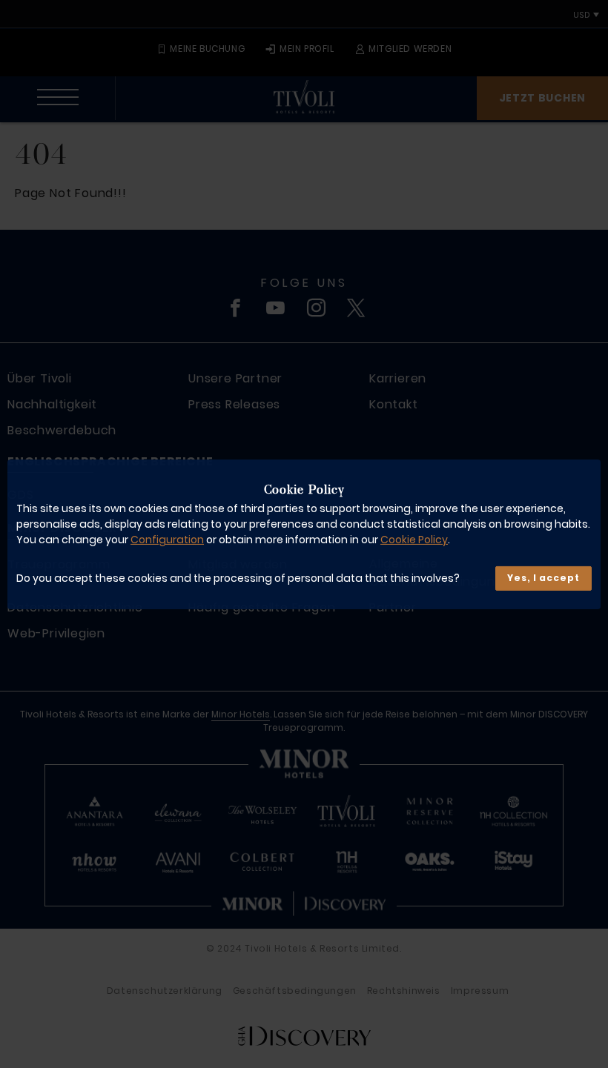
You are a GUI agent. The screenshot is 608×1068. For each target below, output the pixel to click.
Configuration (167, 539)
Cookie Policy (414, 539)
